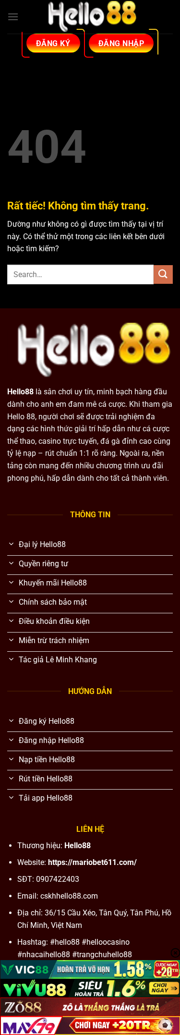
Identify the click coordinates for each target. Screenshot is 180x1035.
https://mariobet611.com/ (92, 862)
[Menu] (13, 16)
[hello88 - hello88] (90, 17)
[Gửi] (163, 274)
